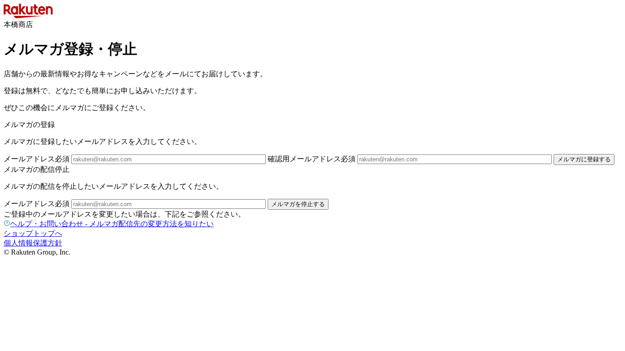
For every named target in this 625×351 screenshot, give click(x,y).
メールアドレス (37, 159)
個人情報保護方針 (33, 243)
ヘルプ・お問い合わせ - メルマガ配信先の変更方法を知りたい (112, 224)
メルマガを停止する (298, 204)
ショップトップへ (33, 233)
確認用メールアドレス (312, 159)
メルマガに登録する (584, 159)
